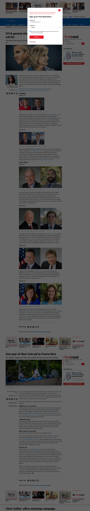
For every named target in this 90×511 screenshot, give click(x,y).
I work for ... (32, 25)
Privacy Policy (33, 41)
